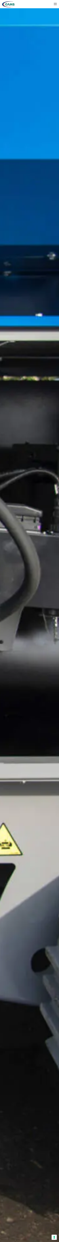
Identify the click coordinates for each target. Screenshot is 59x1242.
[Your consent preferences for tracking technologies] (54, 1237)
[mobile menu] (55, 4)
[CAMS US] (8, 4)
